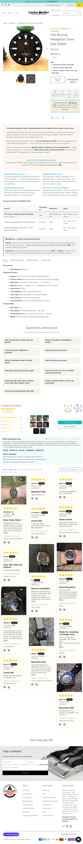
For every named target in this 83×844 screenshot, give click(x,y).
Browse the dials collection (49, 165)
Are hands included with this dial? (19, 391)
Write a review (70, 422)
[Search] (78, 13)
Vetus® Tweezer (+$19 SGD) (62, 67)
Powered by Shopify (24, 839)
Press (44, 812)
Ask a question (70, 427)
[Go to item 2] (39, 418)
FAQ (44, 794)
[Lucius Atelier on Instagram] (9, 5)
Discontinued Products (30, 815)
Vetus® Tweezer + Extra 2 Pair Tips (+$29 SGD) (64, 72)
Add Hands (54, 54)
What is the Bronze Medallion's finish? (58, 341)
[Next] (46, 48)
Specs (5, 260)
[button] (10, 13)
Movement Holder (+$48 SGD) (63, 64)
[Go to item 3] (46, 418)
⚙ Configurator (28, 801)
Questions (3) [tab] (37, 469)
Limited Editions (28, 808)
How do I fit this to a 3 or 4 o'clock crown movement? (59, 372)
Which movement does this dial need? (18, 361)
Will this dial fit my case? (56, 360)
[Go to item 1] (33, 418)
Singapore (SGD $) (54, 5)
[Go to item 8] (43, 431)
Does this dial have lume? (56, 350)
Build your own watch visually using (41, 1)
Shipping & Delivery (49, 797)
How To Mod (46, 260)
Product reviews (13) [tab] (9, 469)
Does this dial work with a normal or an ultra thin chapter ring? (19, 382)
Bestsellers (26, 812)
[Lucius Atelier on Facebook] (5, 5)
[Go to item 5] (39, 424)
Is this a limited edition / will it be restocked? (59, 382)
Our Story (26, 790)
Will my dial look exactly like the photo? (19, 341)
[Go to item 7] (36, 431)
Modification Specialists (50, 801)
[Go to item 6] (46, 424)
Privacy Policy (47, 808)
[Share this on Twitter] (52, 118)
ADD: (52, 62)
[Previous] (4, 48)
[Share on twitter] (8, 542)
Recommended (32, 260)
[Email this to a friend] (68, 118)
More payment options (72, 80)
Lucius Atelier (12, 839)
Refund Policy (47, 805)
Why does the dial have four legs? (19, 371)
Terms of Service (48, 815)
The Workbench (28, 805)
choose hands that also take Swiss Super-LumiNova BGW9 (47, 245)
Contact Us (46, 790)
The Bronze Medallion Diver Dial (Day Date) (19, 222)
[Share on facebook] (4, 542)
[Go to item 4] (33, 424)
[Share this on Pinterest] (63, 118)
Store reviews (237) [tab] (24, 469)
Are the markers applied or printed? (16, 351)
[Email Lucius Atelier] (2, 5)
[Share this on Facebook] (58, 118)
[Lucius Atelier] (38, 13)
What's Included (17, 260)
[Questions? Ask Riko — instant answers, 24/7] (78, 839)
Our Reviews (27, 797)
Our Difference (27, 794)
